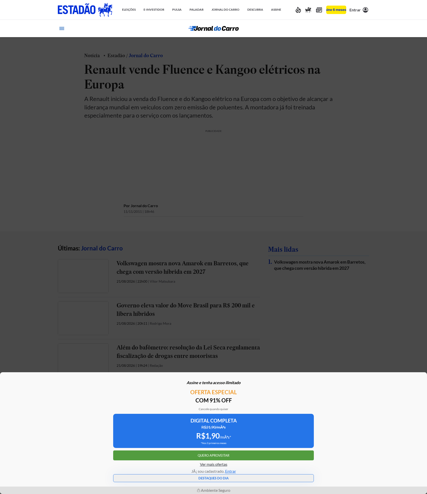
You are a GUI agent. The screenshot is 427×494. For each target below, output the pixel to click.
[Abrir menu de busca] (365, 28)
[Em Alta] (298, 10)
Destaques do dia (213, 478)
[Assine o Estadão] (336, 9)
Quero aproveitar (213, 455)
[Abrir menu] (62, 28)
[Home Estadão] (85, 10)
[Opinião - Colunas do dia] (308, 10)
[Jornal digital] (319, 10)
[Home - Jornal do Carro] (213, 28)
